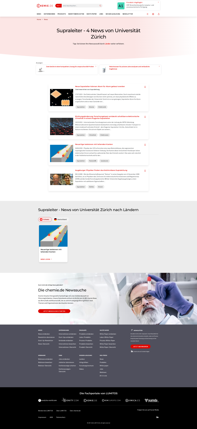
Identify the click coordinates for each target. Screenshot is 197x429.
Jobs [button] (101, 14)
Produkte (103, 362)
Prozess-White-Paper (107, 340)
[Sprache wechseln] (153, 14)
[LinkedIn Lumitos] (157, 417)
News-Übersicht (43, 344)
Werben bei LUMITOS (45, 411)
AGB (51, 417)
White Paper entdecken (108, 334)
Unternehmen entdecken (67, 334)
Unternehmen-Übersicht (67, 347)
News (102, 359)
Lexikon (82, 359)
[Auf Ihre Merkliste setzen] (145, 86)
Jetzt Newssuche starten (54, 311)
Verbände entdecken (66, 340)
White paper (104, 366)
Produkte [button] (62, 14)
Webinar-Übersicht (45, 366)
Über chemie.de (75, 411)
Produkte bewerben (86, 344)
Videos (81, 369)
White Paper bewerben (108, 344)
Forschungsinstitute (86, 366)
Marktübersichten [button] (76, 14)
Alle (58, 6)
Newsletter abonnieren (46, 337)
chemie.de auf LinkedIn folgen (141, 351)
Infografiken (83, 362)
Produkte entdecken (86, 334)
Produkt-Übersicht (85, 347)
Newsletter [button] (128, 14)
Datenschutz (60, 417)
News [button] (39, 14)
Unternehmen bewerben (67, 344)
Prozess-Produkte (85, 340)
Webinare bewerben (45, 362)
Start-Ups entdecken (66, 337)
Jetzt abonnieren (140, 346)
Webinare (103, 372)
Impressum (42, 417)
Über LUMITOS (61, 411)
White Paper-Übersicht (108, 347)
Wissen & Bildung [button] (113, 14)
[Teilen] (147, 14)
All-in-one (103, 376)
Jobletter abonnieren (66, 362)
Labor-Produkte (84, 337)
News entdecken (44, 334)
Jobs (101, 369)
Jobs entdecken (64, 359)
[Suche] (100, 6)
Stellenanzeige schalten (67, 366)
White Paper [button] (92, 14)
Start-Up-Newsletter (45, 340)
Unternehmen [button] (49, 14)
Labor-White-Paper (106, 337)
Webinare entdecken (45, 359)
